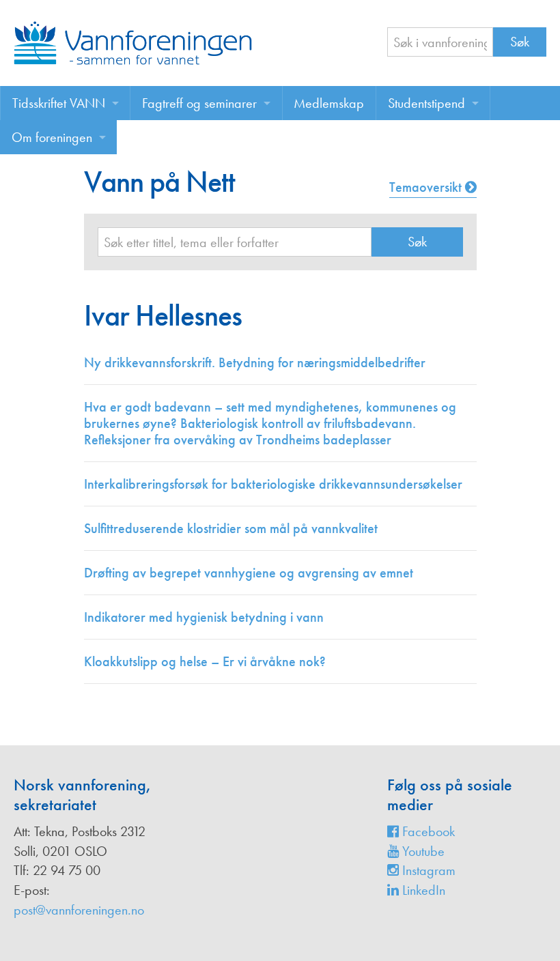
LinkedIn (422, 890)
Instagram (427, 870)
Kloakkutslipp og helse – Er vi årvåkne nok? (205, 661)
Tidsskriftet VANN (58, 103)
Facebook (427, 831)
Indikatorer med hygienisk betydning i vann (204, 617)
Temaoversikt (427, 187)
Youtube (422, 851)
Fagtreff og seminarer (199, 103)
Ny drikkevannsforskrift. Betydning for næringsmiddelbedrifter (254, 362)
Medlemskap (329, 103)
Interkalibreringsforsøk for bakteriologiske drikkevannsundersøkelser (273, 484)
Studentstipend (426, 103)
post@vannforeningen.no (79, 910)
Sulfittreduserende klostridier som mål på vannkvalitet (231, 528)
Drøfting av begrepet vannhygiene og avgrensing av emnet (248, 573)
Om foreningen (52, 137)
